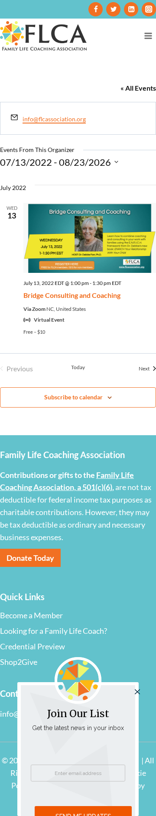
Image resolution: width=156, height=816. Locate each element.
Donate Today (30, 558)
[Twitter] (113, 9)
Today (78, 367)
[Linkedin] (131, 9)
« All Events (138, 88)
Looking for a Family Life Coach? (53, 631)
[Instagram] (149, 9)
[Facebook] (95, 9)
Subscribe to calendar (73, 397)
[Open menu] (148, 35)
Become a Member (31, 615)
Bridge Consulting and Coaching (71, 295)
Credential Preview (32, 646)
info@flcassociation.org (54, 119)
